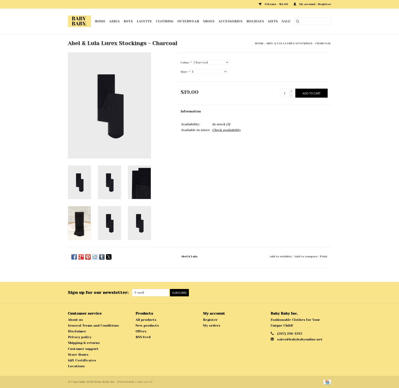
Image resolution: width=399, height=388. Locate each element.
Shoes (209, 21)
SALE (286, 21)
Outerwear (188, 21)
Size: (185, 71)
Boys (128, 21)
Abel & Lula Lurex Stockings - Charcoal (298, 43)
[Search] (297, 21)
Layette (144, 21)
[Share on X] (109, 257)
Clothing (164, 21)
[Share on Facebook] (74, 257)
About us (75, 320)
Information (191, 111)
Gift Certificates (82, 360)
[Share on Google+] (81, 257)
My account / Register (315, 4)
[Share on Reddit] (95, 257)
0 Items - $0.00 (276, 4)
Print (324, 256)
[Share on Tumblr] (102, 257)
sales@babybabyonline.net (300, 339)
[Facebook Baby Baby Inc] (319, 292)
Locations (76, 366)
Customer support (83, 349)
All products (146, 320)
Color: (186, 62)
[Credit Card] (326, 381)
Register (210, 320)
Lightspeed (143, 381)
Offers (141, 331)
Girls (114, 21)
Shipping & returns (84, 343)
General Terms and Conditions (93, 325)
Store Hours (78, 354)
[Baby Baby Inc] (79, 21)
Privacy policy (79, 337)
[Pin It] (88, 257)
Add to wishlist (281, 256)
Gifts (273, 21)
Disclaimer (77, 331)
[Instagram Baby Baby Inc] (327, 292)
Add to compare (306, 256)
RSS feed (143, 337)
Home (100, 21)
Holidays (255, 21)
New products (147, 325)
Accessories (230, 21)
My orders (211, 325)
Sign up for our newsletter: (98, 292)
